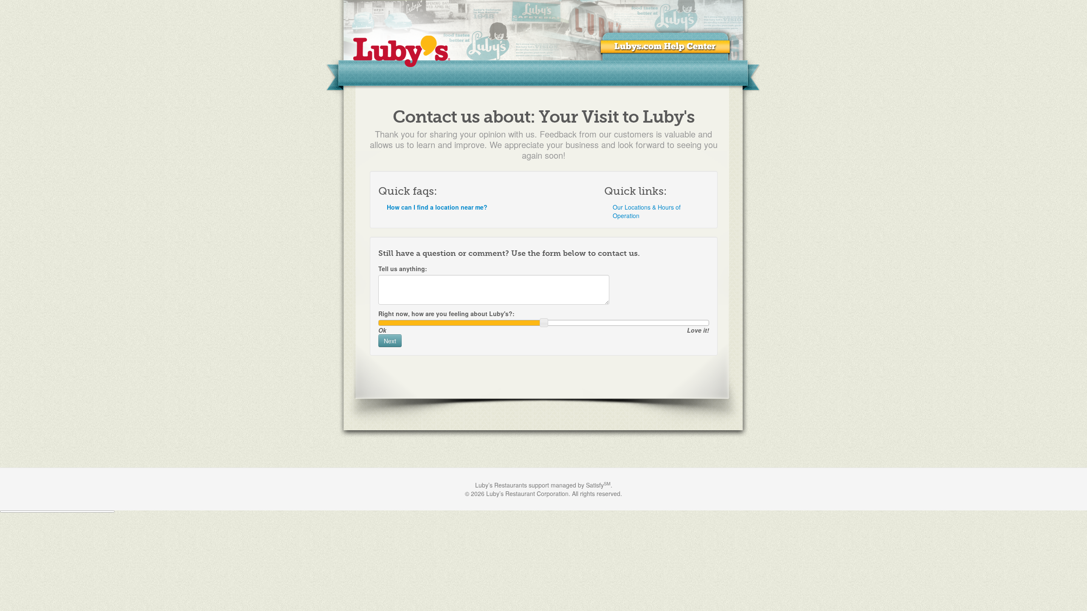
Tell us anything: (402, 268)
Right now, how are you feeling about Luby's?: (446, 313)
